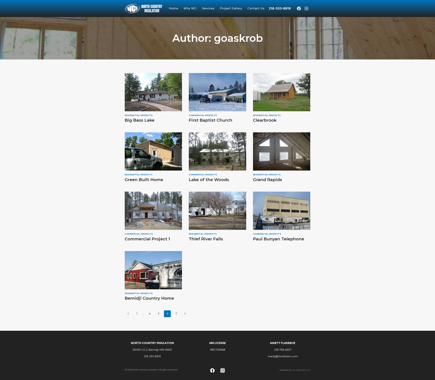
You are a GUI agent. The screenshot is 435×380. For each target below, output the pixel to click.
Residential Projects (138, 115)
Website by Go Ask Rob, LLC (295, 370)
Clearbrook (264, 120)
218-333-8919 (152, 356)
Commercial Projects (203, 115)
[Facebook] (299, 8)
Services (208, 8)
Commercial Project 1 (147, 238)
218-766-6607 (282, 349)
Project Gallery (231, 8)
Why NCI (190, 8)
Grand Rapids (267, 179)
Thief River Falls (206, 238)
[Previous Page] (128, 313)
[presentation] (153, 92)
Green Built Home (144, 179)
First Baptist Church (210, 120)
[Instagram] (306, 8)
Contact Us (255, 8)
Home (173, 8)
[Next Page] (185, 313)
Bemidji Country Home (149, 298)
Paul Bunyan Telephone (278, 238)
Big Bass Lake (139, 120)
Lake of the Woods (209, 179)
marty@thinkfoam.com (283, 356)
